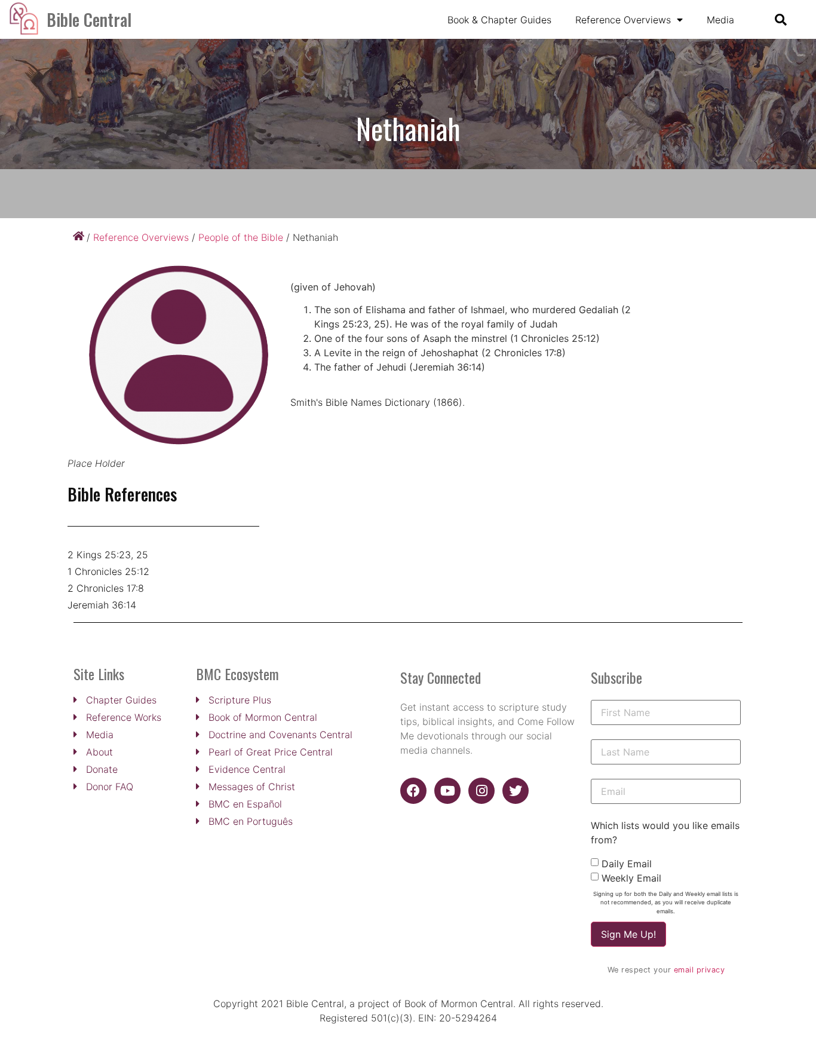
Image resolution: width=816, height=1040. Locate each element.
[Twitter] (515, 791)
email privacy (699, 969)
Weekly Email (631, 878)
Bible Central (89, 19)
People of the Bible (240, 237)
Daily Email (627, 863)
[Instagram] (481, 791)
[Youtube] (447, 791)
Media (720, 20)
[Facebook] (413, 791)
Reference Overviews (623, 20)
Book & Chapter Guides (499, 20)
